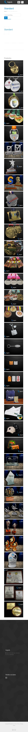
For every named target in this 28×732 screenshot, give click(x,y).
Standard (8, 30)
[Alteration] (13, 75)
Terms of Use (17, 723)
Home (5, 11)
